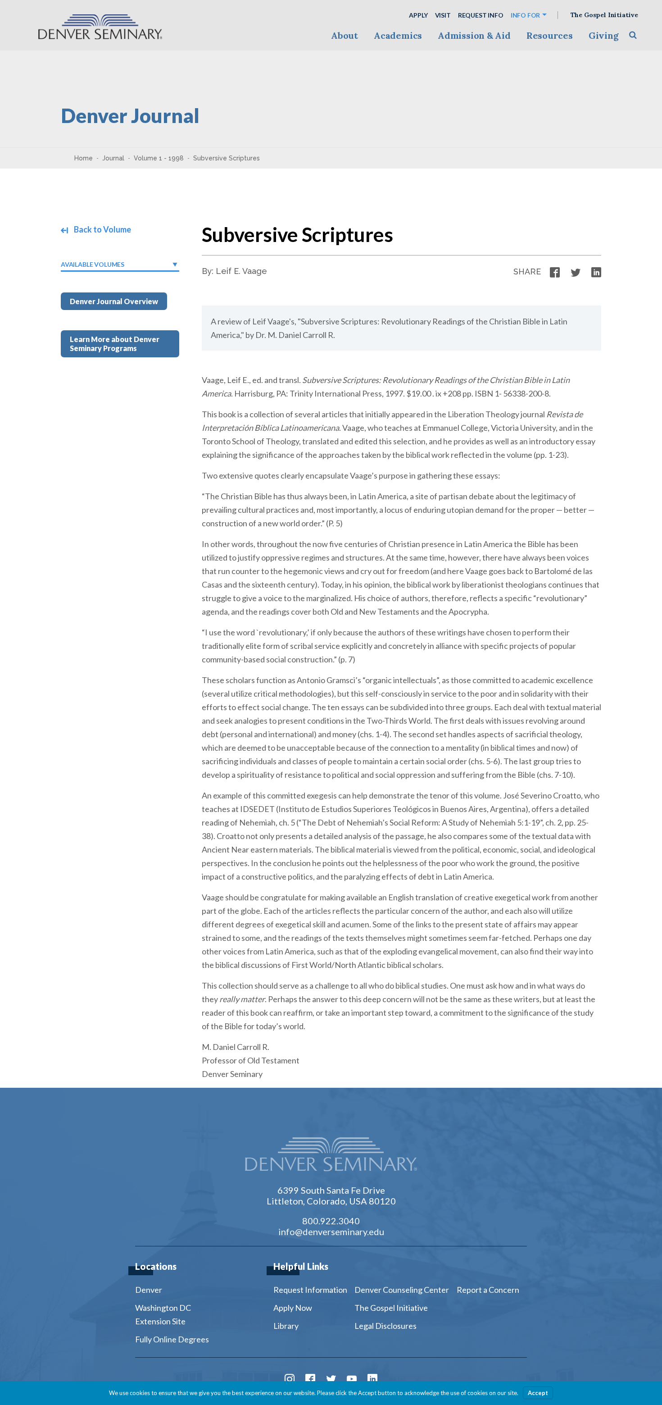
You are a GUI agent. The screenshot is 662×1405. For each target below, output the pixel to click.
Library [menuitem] (286, 1326)
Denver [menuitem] (148, 1290)
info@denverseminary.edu (331, 1231)
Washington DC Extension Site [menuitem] (163, 1314)
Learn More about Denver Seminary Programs (114, 343)
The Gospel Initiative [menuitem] (391, 1308)
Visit (443, 15)
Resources (549, 35)
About (344, 35)
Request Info (480, 15)
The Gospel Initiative (604, 15)
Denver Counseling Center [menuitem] (401, 1290)
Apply (418, 15)
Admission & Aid (474, 35)
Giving (604, 35)
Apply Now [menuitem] (292, 1308)
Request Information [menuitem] (310, 1290)
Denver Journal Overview (114, 301)
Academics (398, 35)
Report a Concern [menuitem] (488, 1290)
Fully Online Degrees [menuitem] (172, 1339)
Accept (538, 1392)
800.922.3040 (331, 1220)
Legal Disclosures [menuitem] (385, 1326)
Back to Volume (102, 229)
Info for (525, 15)
